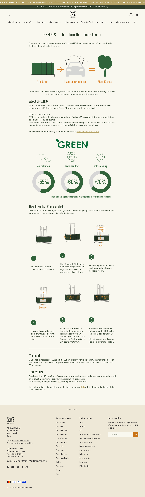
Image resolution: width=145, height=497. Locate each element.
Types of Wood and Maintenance (90, 438)
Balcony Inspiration (121, 22)
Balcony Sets (60, 446)
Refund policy (84, 454)
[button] (137, 14)
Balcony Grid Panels (87, 22)
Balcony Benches (61, 434)
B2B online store (85, 466)
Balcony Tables (60, 422)
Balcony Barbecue (61, 442)
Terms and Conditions (86, 442)
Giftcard (58, 470)
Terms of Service (85, 458)
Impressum (83, 462)
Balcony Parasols (54, 22)
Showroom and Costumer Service (90, 434)
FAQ (81, 430)
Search (82, 422)
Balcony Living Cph (16, 488)
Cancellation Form (85, 450)
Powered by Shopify (27, 488)
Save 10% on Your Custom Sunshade (73, 2)
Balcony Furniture (13, 22)
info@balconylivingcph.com (20, 440)
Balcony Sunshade (70, 22)
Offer (111, 22)
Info (134, 22)
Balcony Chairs (60, 426)
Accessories (100, 22)
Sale (57, 474)
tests (59, 381)
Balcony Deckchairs (62, 430)
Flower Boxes (41, 22)
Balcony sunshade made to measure (88, 131)
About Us (82, 426)
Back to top (71, 409)
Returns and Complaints (87, 446)
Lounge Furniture (61, 438)
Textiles (58, 462)
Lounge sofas (28, 22)
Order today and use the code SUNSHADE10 (42, 2)
